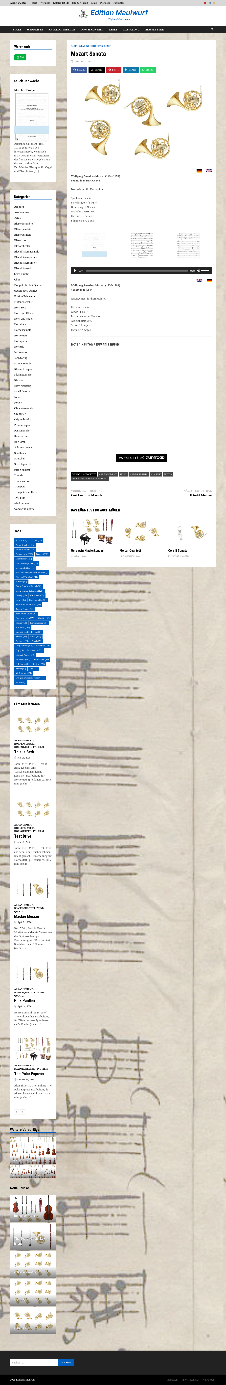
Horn (123, 474)
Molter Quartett (130, 551)
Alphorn (19, 206)
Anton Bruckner (25, 545)
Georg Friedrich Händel (28, 586)
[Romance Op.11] (33, 1215)
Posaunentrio (22, 430)
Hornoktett (20, 335)
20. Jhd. (21, 540)
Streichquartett (23, 464)
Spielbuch (20, 453)
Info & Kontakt (80, 3)
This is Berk (24, 752)
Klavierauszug (22, 385)
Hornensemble (101, 46)
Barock (42, 554)
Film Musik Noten (27, 704)
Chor (17, 279)
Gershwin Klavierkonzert (87, 551)
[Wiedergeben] (75, 270)
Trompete (19, 486)
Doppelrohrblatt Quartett (28, 285)
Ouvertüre (42, 645)
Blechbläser (24, 558)
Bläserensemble (23, 223)
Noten (168, 474)
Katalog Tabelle (61, 3)
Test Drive (22, 836)
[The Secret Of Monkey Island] (33, 1241)
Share (81, 70)
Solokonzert (41, 659)
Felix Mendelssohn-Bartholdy (31, 572)
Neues (18, 397)
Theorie (18, 475)
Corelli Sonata (177, 551)
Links (94, 3)
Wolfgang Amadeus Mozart (90, 478)
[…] (36, 171)
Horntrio (19, 346)
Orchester (20, 413)
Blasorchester (22, 246)
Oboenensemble (23, 408)
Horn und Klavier (24, 313)
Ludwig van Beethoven (28, 632)
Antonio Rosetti (25, 549)
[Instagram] (210, 2)
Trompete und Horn (25, 492)
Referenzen (21, 436)
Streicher (19, 458)
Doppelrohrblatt (25, 568)
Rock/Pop (20, 441)
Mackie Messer (26, 916)
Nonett (18, 402)
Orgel (36, 641)
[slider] (205, 270)
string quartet (22, 469)
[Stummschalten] (198, 270)
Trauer (21, 668)
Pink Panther (25, 1000)
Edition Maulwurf (119, 12)
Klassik (156, 474)
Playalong (105, 3)
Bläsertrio (20, 240)
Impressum (172, 1379)
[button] (13, 1150)
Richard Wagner (25, 655)
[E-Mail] (214, 2)
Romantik (23, 659)
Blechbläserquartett (25, 257)
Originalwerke (22, 419)
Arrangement (80, 46)
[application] (141, 270)
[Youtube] (205, 2)
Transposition (22, 481)
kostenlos (23, 627)
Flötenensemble (23, 301)
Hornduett (20, 324)
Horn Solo (20, 307)
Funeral (21, 581)
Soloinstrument (23, 447)
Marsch (21, 636)
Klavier (18, 380)
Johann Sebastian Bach (28, 604)
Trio (33, 668)
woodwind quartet (24, 508)
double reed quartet (25, 290)
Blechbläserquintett (25, 262)
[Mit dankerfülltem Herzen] (44, 1171)
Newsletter (118, 3)
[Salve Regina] (21, 1171)
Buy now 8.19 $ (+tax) (131, 457)
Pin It (115, 70)
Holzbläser (37, 595)
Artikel (18, 218)
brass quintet (21, 274)
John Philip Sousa (26, 613)
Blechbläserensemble (26, 251)
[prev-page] (16, 1111)
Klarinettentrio (23, 374)
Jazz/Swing (20, 357)
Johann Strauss (24, 609)
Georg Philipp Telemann (29, 591)
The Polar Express (29, 1073)
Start (34, 3)
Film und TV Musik (27, 577)
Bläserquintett (22, 234)
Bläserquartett (22, 229)
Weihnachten (24, 673)
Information (21, 352)
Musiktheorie (22, 391)
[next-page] (22, 1111)
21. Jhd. (36, 540)
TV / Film (19, 497)
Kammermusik (139, 474)
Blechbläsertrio (23, 268)
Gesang (21, 595)
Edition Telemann (24, 296)
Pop (19, 650)
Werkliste (45, 3)
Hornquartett (21, 341)
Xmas (20, 682)
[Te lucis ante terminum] (33, 1150)
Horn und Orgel (23, 318)
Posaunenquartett (24, 425)
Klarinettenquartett (25, 369)
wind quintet (21, 503)
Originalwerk (24, 645)
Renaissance (34, 650)
